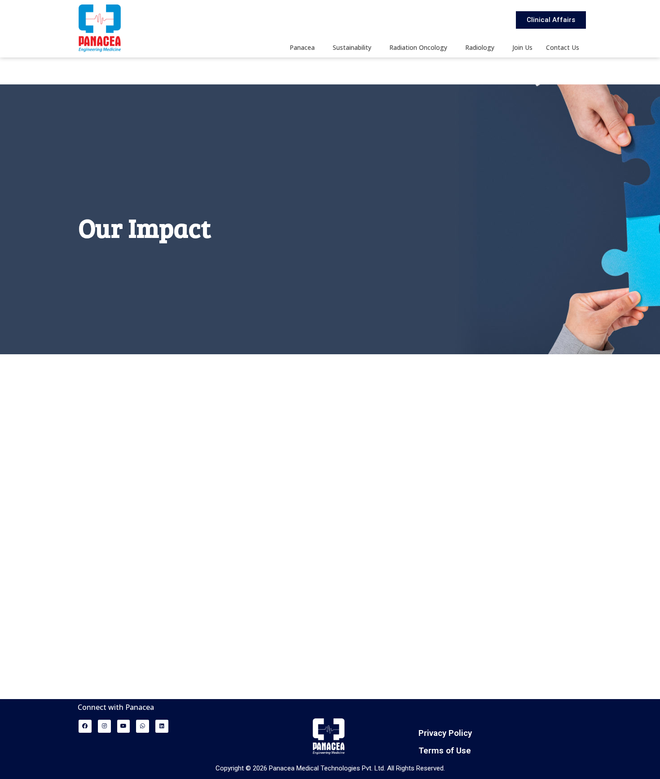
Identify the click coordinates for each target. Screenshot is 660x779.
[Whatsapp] (142, 726)
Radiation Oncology (418, 47)
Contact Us (562, 47)
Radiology (479, 47)
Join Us (522, 47)
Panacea (302, 47)
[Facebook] (85, 726)
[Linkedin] (161, 726)
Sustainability (352, 47)
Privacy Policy (445, 733)
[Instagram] (104, 726)
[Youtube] (123, 726)
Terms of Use (444, 750)
